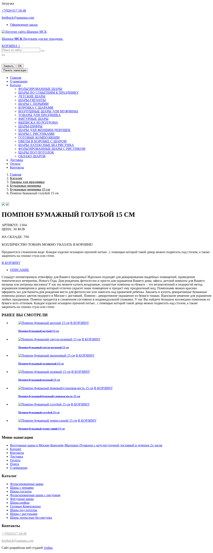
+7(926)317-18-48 (14, 10)
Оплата (15, 163)
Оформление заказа (24, 24)
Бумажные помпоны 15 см (30, 189)
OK (20, 66)
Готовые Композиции (39, 137)
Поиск (14, 464)
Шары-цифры (30, 126)
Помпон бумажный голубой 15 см (38, 412)
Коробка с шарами (35, 107)
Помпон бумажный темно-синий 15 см (41, 428)
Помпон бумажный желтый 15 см (38, 331)
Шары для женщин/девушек (44, 130)
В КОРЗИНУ (11, 263)
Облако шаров (32, 156)
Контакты (17, 167)
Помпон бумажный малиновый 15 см (41, 363)
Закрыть (8, 66)
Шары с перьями (33, 104)
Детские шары (31, 96)
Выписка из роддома (38, 122)
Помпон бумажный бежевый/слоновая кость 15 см (49, 396)
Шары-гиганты (32, 100)
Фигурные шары (33, 119)
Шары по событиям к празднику (48, 92)
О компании (18, 81)
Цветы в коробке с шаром (42, 141)
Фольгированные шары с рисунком (51, 148)
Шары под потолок (36, 152)
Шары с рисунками (36, 133)
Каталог (15, 85)
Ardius (48, 547)
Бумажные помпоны (25, 185)
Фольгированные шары (40, 89)
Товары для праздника (39, 115)
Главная (15, 77)
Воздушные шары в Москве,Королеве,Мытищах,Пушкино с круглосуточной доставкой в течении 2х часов (86, 445)
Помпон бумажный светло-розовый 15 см (43, 347)
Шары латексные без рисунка (46, 145)
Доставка (16, 160)
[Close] (3, 55)
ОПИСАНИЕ (19, 270)
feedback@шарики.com (18, 17)
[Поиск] (42, 51)
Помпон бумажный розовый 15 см (39, 379)
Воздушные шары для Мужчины (48, 111)
